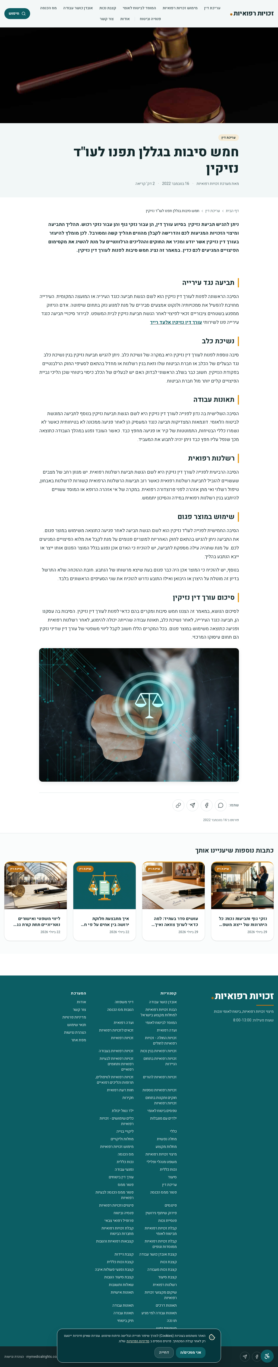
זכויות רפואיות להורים (160, 1077)
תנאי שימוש (76, 1025)
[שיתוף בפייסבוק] (207, 805)
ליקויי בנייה (125, 1131)
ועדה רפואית (124, 1023)
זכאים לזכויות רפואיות (116, 1030)
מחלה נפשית (167, 1139)
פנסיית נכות (167, 1220)
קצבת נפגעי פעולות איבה (114, 1269)
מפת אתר (78, 1040)
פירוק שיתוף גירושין (161, 1213)
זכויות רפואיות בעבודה (116, 1051)
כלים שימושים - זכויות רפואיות (117, 1121)
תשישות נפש (166, 1328)
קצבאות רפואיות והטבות (115, 1241)
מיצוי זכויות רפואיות (161, 1154)
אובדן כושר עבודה (78, 8)
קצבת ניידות (124, 1254)
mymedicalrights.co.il (42, 1356)
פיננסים (171, 1205)
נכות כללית (125, 1162)
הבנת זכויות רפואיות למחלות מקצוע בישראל (159, 1012)
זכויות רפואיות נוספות (160, 1090)
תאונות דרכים (166, 1305)
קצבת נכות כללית (120, 1262)
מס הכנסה (48, 8)
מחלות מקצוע (166, 1146)
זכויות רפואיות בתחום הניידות (160, 1061)
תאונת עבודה (123, 1313)
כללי (173, 1131)
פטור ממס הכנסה (163, 1192)
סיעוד (172, 1177)
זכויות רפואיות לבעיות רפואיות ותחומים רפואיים (117, 1064)
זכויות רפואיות (122, 1038)
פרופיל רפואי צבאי (119, 1220)
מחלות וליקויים (122, 1139)
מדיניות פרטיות (74, 1017)
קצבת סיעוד (167, 1277)
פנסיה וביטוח (150, 19)
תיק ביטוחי (125, 1320)
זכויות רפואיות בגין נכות (158, 1051)
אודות (125, 19)
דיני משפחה (124, 1002)
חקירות (128, 1098)
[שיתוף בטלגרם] (192, 805)
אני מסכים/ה (190, 1352)
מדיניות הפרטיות (138, 1341)
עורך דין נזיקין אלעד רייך (176, 322)
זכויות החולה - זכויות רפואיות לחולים (161, 1040)
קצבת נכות (107, 8)
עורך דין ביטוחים (121, 1177)
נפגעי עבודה (124, 1169)
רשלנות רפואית (165, 1285)
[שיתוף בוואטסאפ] (221, 805)
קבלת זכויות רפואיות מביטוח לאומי (161, 1230)
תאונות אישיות (122, 1292)
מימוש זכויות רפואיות (180, 8)
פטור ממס (126, 1185)
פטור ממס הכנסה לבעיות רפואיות (115, 1195)
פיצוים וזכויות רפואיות (116, 1205)
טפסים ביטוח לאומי (162, 1111)
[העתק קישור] (178, 805)
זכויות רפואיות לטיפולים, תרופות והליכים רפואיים (115, 1079)
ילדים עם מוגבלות (163, 1118)
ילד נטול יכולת (123, 1111)
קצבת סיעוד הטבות (119, 1277)
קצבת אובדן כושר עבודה (158, 1254)
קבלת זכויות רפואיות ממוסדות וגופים (161, 1244)
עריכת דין (212, 8)
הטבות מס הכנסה (120, 1009)
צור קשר (107, 19)
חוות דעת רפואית (120, 1090)
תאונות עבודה (123, 1305)
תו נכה (172, 1320)
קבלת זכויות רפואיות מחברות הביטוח (118, 1230)
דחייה (164, 1352)
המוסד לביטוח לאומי (139, 8)
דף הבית (232, 211)
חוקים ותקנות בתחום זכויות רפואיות (161, 1100)
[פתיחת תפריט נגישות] (267, 1356)
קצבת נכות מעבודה (162, 1269)
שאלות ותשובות (121, 1285)
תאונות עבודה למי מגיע (159, 1313)
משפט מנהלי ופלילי (162, 1162)
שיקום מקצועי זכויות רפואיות (161, 1295)
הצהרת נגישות (75, 1032)
